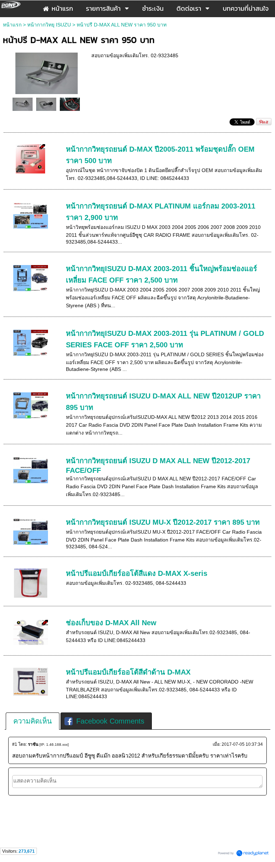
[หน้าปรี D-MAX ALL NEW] (46, 72)
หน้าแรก (12, 25)
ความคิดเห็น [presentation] (32, 721)
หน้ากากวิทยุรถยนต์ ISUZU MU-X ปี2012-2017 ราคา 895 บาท (163, 522)
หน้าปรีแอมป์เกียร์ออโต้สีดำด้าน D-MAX (128, 672)
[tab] (32, 721)
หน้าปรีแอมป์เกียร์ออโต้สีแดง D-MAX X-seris (136, 573)
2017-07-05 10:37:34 (242, 744)
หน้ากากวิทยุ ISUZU (49, 25)
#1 (14, 744)
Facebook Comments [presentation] (110, 721)
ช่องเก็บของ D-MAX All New (111, 623)
